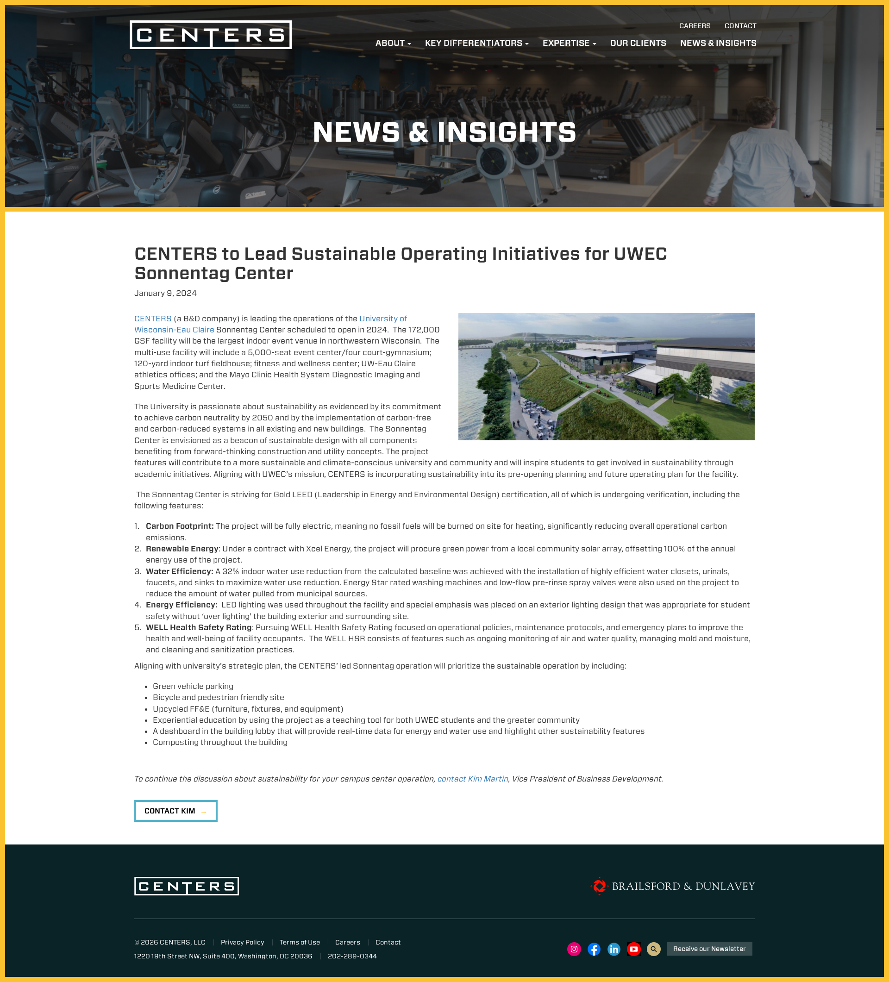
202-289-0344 (352, 956)
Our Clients (638, 43)
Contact (741, 26)
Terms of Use (300, 942)
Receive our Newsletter (709, 948)
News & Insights (718, 43)
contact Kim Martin (473, 778)
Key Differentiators (474, 43)
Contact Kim (169, 811)
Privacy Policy (242, 942)
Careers (695, 26)
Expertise (567, 43)
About (391, 43)
